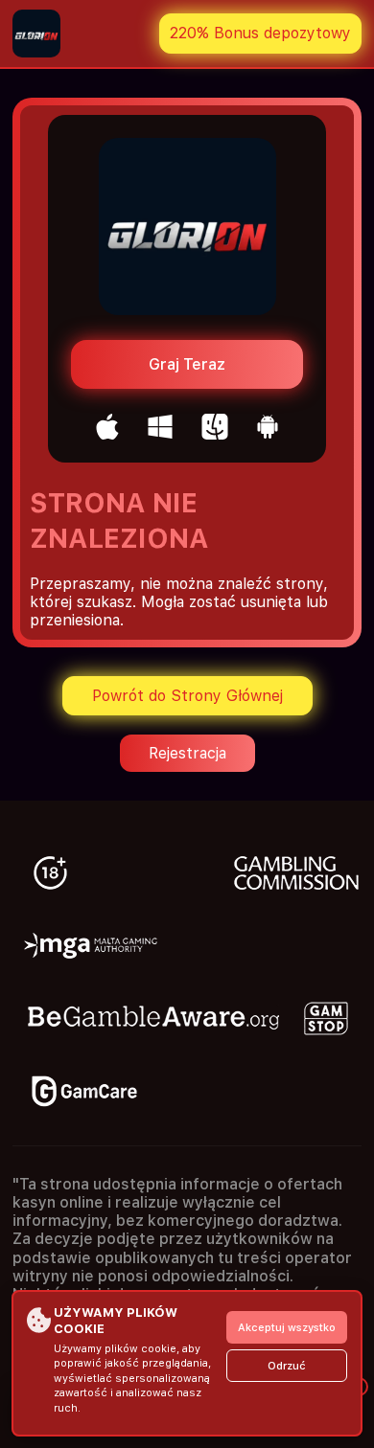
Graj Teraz (187, 364)
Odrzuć (287, 1366)
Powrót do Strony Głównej (187, 696)
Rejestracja (187, 753)
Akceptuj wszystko (287, 1328)
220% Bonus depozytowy (260, 33)
